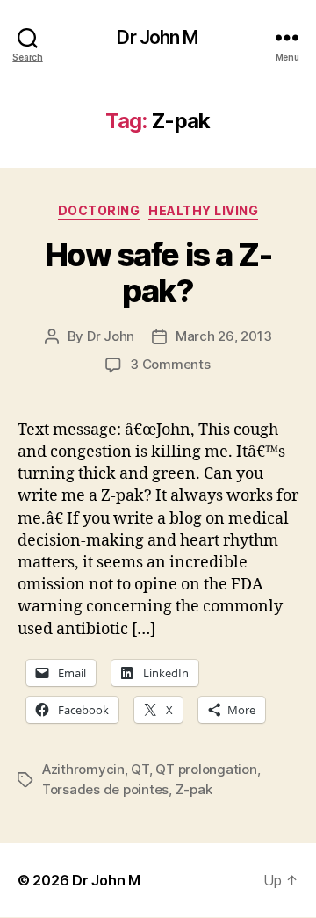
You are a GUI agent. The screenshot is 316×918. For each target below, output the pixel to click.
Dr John (110, 336)
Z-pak (194, 789)
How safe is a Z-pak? (158, 272)
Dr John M (157, 37)
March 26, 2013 (223, 336)
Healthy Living (203, 210)
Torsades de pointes (105, 789)
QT (140, 769)
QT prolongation (205, 769)
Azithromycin (83, 769)
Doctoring (99, 210)
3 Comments (170, 364)
